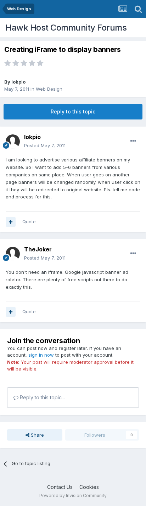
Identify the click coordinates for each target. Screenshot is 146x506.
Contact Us (60, 487)
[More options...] (133, 141)
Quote (29, 221)
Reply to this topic (73, 111)
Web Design (49, 89)
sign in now (41, 355)
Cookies (89, 487)
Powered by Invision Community (73, 495)
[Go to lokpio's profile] (13, 141)
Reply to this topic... (41, 397)
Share (36, 435)
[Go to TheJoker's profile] (13, 254)
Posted (45, 145)
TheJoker (38, 249)
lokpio (18, 82)
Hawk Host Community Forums (66, 27)
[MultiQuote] (11, 222)
